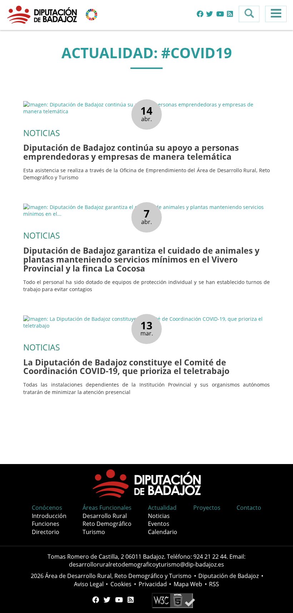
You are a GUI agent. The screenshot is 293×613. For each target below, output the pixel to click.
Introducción (49, 516)
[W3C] (173, 600)
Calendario (162, 532)
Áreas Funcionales (107, 508)
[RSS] (230, 14)
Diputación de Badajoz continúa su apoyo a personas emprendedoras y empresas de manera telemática (131, 152)
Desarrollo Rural (105, 516)
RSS (214, 584)
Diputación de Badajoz (228, 576)
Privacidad (153, 584)
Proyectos (206, 508)
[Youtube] (220, 14)
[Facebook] (200, 14)
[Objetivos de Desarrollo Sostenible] (91, 14)
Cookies (120, 584)
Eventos (158, 524)
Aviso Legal (89, 584)
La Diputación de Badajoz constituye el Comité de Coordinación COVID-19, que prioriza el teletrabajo (126, 367)
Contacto (249, 508)
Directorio (45, 532)
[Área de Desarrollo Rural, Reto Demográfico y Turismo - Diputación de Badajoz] (42, 14)
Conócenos (47, 508)
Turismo (94, 532)
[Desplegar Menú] (276, 14)
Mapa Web (188, 584)
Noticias (159, 516)
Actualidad (162, 508)
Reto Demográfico (107, 524)
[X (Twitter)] (209, 14)
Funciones (45, 524)
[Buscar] (249, 14)
